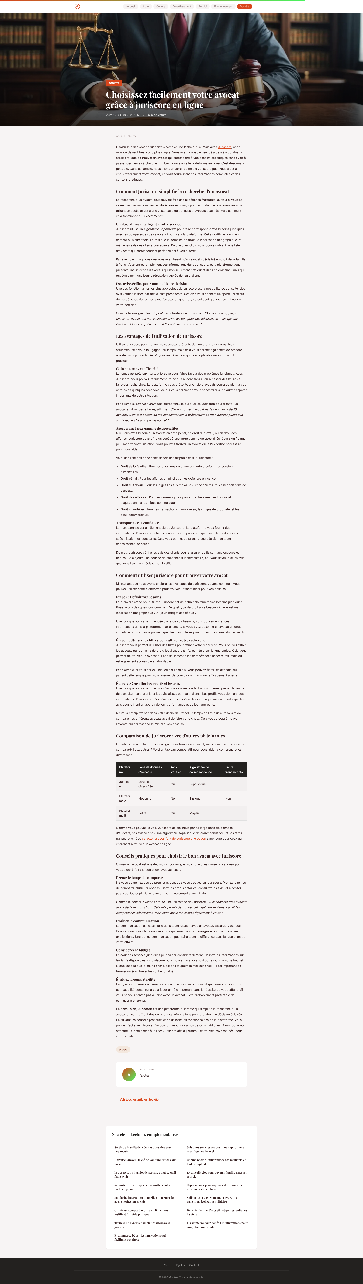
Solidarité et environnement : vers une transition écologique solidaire (212, 1199)
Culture (160, 6)
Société (244, 6)
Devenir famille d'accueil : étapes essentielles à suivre (217, 1212)
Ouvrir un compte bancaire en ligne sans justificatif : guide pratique (141, 1212)
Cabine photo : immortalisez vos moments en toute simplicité (216, 1162)
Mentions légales (174, 1265)
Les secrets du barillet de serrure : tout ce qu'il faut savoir (145, 1174)
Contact (194, 1265)
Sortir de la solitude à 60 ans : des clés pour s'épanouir (143, 1149)
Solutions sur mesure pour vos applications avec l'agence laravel (215, 1149)
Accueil (130, 6)
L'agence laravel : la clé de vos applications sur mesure (145, 1162)
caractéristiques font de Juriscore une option (174, 838)
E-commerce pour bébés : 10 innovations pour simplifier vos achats (217, 1225)
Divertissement (182, 6)
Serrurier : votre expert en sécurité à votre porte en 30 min (142, 1187)
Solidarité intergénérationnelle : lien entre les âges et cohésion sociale (144, 1199)
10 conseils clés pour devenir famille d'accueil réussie (217, 1174)
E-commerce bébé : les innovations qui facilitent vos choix (140, 1237)
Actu (146, 6)
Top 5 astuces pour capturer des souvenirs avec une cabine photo (214, 1187)
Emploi (203, 6)
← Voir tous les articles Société (137, 1099)
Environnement (223, 6)
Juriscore (224, 147)
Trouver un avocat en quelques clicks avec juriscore (142, 1225)
